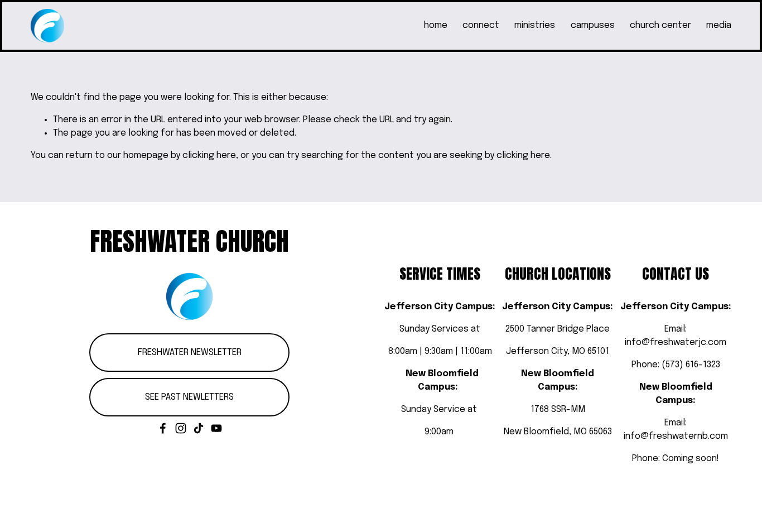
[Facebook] (162, 428)
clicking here (209, 155)
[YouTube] (216, 428)
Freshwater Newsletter (190, 352)
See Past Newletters (189, 397)
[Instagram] (180, 428)
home (435, 25)
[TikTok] (198, 428)
